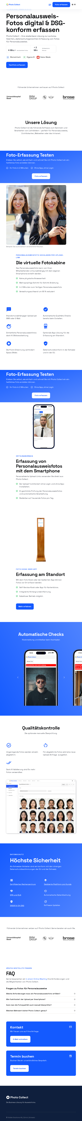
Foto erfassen (41, 176)
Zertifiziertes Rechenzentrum (23, 884)
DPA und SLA (15, 895)
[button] (18, 677)
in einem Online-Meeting (36, 979)
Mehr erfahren (24, 606)
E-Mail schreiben (20, 1039)
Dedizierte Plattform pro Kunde (57, 884)
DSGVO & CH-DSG (17, 905)
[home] (13, 4)
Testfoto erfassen (17, 65)
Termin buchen (19, 1068)
